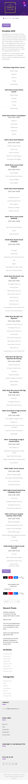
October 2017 (6, 666)
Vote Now (6, 25)
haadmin (17, 18)
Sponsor (5, 691)
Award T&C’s (5, 729)
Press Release (7, 688)
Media (4, 683)
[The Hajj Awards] (10, 8)
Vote (3, 727)
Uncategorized (7, 695)
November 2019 (7, 654)
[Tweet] (3, 593)
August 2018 (6, 661)
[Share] (14, 593)
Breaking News (7, 681)
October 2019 (6, 656)
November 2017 (7, 663)
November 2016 (7, 671)
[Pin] (9, 593)
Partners (5, 686)
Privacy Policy (6, 735)
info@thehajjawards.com (12, 708)
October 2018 (7, 659)
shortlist (7, 589)
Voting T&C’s (5, 732)
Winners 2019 (7, 619)
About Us (4, 724)
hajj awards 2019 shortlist (13, 585)
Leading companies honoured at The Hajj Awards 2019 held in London (11, 614)
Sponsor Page (7, 693)
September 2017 (7, 668)
